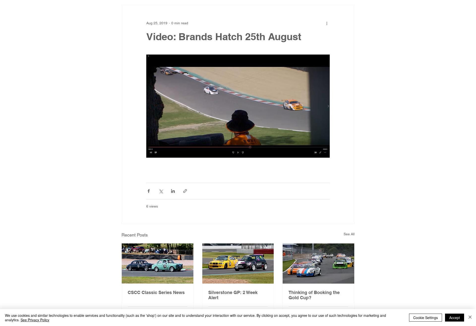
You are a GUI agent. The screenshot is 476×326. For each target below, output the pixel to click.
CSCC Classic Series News (156, 292)
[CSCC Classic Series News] (157, 263)
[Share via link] (185, 191)
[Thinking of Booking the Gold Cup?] (318, 263)
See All (349, 234)
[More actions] (327, 23)
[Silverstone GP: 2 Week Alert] (238, 263)
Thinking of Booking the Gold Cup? (314, 295)
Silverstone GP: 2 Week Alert (233, 295)
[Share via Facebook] (148, 191)
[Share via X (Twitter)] (160, 191)
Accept (454, 317)
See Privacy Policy (35, 319)
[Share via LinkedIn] (173, 191)
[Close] (470, 317)
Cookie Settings (425, 317)
